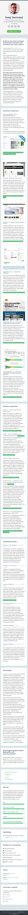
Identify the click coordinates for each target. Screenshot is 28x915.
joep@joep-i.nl (8, 774)
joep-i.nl (19, 565)
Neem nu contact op (16, 48)
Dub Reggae (7, 894)
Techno (6, 901)
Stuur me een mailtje (12, 759)
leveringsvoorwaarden (8, 740)
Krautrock (7, 897)
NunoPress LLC (16, 913)
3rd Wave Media (20, 912)
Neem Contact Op (15, 31)
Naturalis (20, 545)
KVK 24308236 (9, 779)
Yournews (18, 584)
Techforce (18, 644)
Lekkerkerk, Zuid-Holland (11, 772)
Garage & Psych (8, 899)
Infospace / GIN (19, 603)
